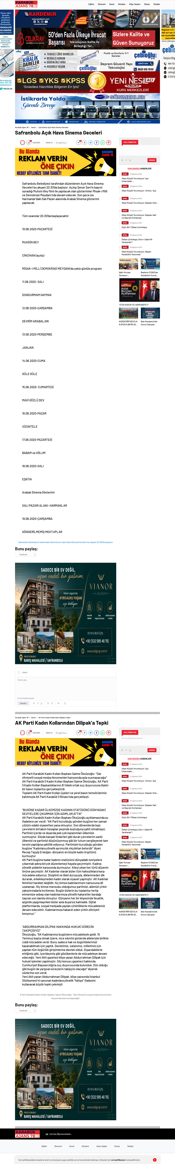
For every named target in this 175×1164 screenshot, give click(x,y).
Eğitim (91, 4)
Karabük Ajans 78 (21, 127)
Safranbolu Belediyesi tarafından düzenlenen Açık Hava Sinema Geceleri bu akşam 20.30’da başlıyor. (65, 542)
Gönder (23, 703)
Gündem (121, 4)
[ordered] (48, 703)
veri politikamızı (118, 1160)
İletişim (157, 4)
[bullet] (52, 703)
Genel (111, 4)
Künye (147, 4)
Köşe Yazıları (134, 4)
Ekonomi (101, 4)
